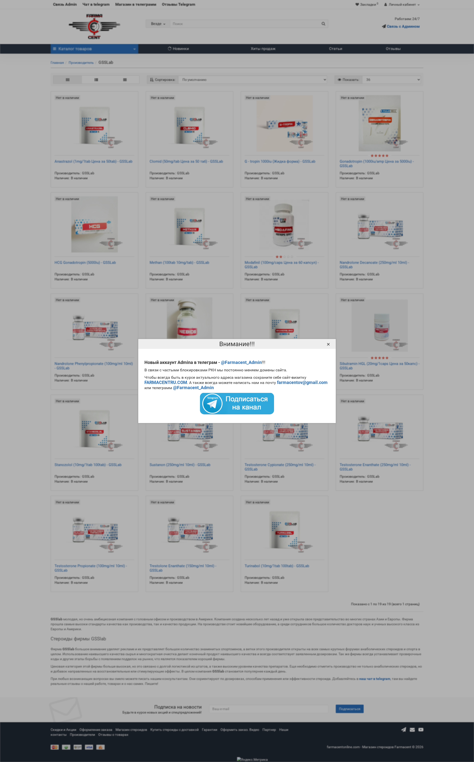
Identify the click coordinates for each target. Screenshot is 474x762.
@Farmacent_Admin (241, 362)
